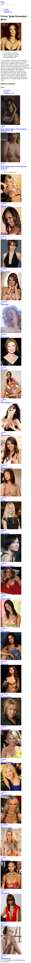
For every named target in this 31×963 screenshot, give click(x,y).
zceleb (2, 1)
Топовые (6, 91)
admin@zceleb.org (20, 960)
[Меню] (1, 6)
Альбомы (6, 10)
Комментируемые (9, 93)
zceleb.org (10, 960)
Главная (6, 9)
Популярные (7, 90)
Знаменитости (8, 12)
